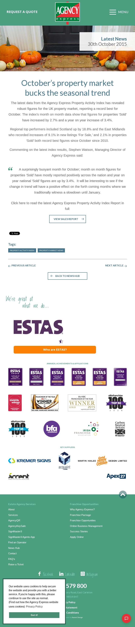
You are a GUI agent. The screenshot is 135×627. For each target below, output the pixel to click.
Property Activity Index (22, 250)
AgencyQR (14, 520)
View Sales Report (66, 218)
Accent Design (77, 617)
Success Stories (79, 531)
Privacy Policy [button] (34, 606)
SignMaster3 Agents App (21, 537)
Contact (12, 553)
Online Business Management (86, 526)
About (11, 509)
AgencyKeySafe (17, 526)
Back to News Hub (67, 275)
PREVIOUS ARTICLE (24, 265)
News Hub (14, 548)
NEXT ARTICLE (114, 265)
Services (13, 515)
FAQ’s (11, 559)
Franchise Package (80, 515)
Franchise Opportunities (83, 520)
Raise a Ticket (16, 564)
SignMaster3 (15, 531)
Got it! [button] (34, 615)
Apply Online (77, 537)
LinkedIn (70, 574)
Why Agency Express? (82, 509)
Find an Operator (17, 542)
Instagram (92, 574)
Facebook (48, 574)
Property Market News (51, 250)
